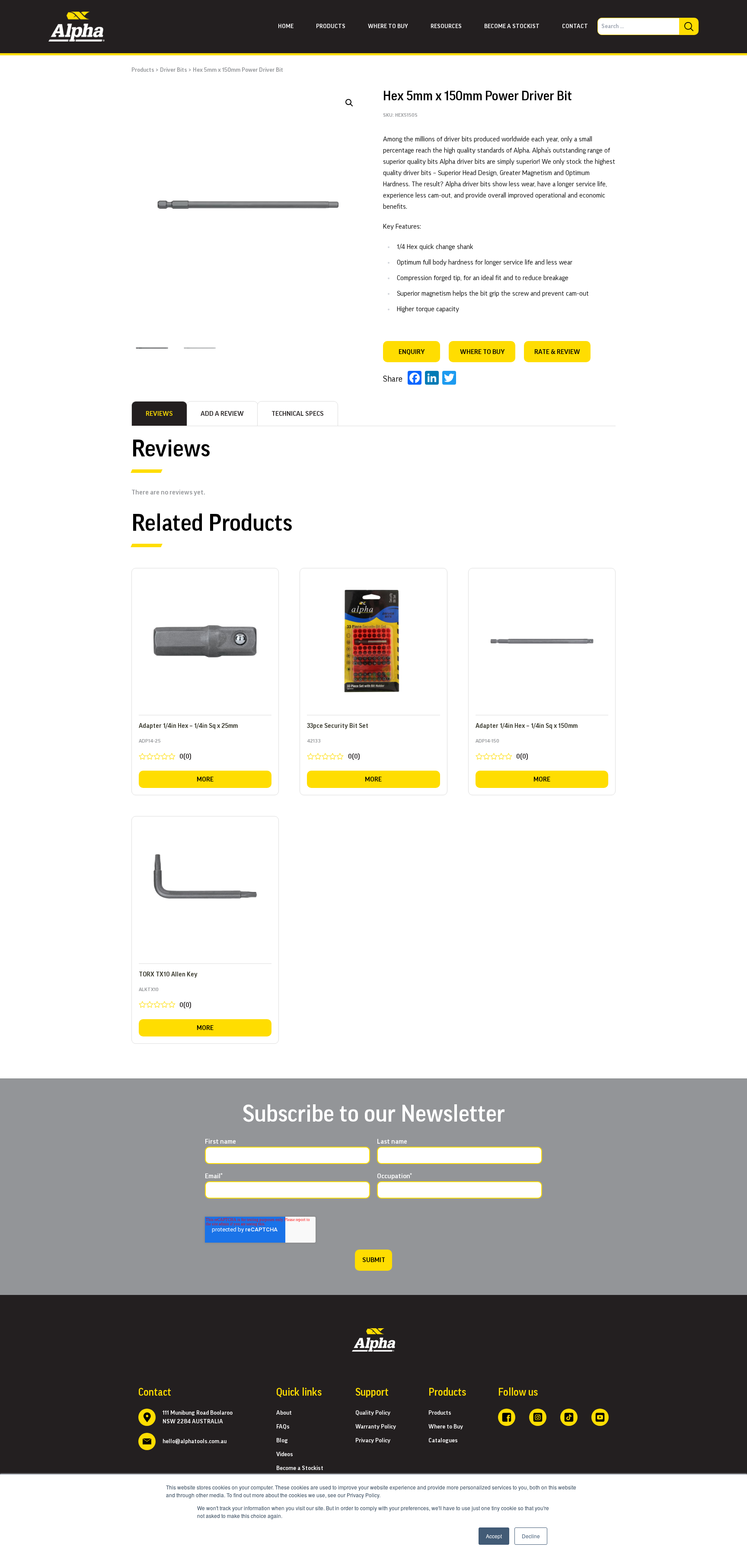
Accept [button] (494, 1536)
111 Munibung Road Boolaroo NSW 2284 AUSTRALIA (198, 1417)
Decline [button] (531, 1536)
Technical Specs (297, 413)
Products (330, 26)
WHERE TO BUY (482, 351)
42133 (333, 751)
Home (286, 26)
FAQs (283, 1427)
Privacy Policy (372, 1441)
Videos (284, 1454)
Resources (446, 26)
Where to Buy (445, 1427)
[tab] (159, 413)
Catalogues (443, 1441)
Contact (575, 26)
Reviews (159, 413)
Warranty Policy (375, 1427)
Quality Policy (372, 1413)
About (284, 1413)
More (205, 779)
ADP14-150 (502, 751)
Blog (282, 1441)
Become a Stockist (512, 26)
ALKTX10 (165, 999)
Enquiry (412, 351)
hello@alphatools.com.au (195, 1441)
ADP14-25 (165, 751)
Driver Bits (173, 70)
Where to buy (388, 26)
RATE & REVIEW (557, 351)
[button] (349, 103)
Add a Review (222, 413)
